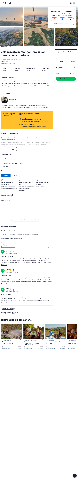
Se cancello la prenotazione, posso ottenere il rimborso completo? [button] (19, 234)
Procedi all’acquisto (66, 79)
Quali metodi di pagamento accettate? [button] (11, 238)
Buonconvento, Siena (12, 59)
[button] (75, 476)
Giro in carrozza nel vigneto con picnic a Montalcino (11, 342)
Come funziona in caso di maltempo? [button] (11, 231)
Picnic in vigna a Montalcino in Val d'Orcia (55, 342)
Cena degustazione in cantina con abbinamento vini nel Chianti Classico (32, 343)
